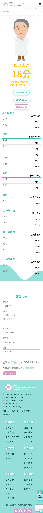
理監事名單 (10, 441)
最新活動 (28, 427)
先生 (7, 314)
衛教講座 (28, 432)
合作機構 (28, 484)
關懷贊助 (28, 479)
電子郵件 (7, 338)
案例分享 (9, 458)
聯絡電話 (7, 329)
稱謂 (5, 311)
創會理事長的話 (12, 436)
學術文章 (9, 453)
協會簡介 (9, 427)
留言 (5, 348)
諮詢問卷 (9, 484)
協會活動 (28, 441)
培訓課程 (28, 436)
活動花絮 (9, 497)
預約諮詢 (28, 467)
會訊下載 (9, 488)
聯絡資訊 (28, 488)
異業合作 (9, 493)
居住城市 (7, 319)
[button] (40, 4)
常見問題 (28, 458)
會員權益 (9, 479)
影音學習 (28, 453)
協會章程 (9, 432)
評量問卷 (28, 462)
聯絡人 (6, 302)
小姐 (13, 314)
